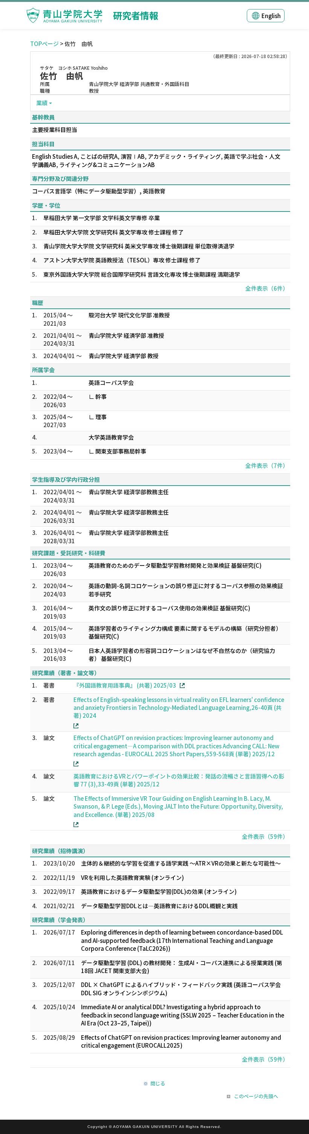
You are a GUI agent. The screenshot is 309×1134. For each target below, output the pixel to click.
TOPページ (44, 44)
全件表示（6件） (266, 288)
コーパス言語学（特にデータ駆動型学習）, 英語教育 (98, 191)
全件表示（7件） (266, 465)
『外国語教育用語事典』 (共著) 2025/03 (124, 685)
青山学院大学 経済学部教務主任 (129, 492)
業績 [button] (41, 103)
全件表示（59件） (265, 836)
